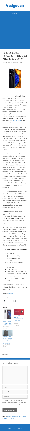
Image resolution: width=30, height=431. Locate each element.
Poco (6, 354)
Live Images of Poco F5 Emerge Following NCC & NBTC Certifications (7, 340)
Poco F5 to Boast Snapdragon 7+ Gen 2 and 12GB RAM (18, 319)
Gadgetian (15, 5)
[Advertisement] (15, 31)
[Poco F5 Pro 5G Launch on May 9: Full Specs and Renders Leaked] (7, 314)
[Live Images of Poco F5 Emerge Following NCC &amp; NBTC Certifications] (7, 333)
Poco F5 (9, 96)
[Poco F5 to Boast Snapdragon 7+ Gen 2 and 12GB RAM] (19, 312)
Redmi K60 (17, 120)
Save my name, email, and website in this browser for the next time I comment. (15, 403)
